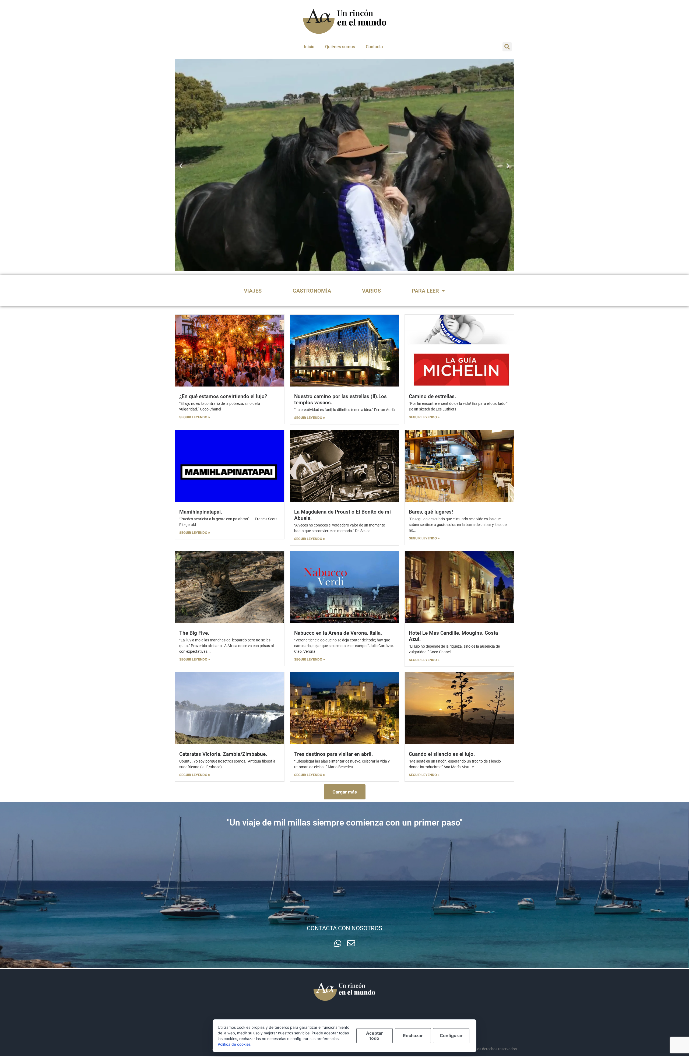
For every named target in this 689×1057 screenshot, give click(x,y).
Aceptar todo (374, 1035)
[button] (507, 46)
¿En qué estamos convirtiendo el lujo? (223, 396)
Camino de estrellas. (432, 396)
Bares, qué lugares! (431, 512)
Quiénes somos (340, 46)
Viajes (253, 290)
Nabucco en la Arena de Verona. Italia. (338, 633)
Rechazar (413, 1035)
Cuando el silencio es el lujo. (442, 754)
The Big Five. (194, 633)
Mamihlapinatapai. (200, 512)
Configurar (451, 1035)
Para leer (425, 290)
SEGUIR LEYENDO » (194, 417)
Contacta (374, 46)
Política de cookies (234, 1044)
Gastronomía (312, 290)
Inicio (309, 46)
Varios (371, 290)
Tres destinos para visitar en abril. (333, 754)
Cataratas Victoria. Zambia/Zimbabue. (223, 754)
